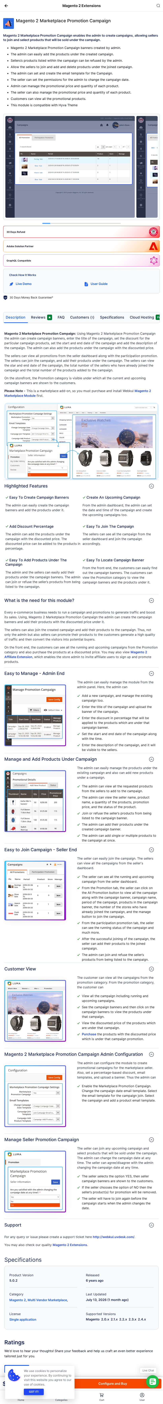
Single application (22, 1319)
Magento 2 (17, 1300)
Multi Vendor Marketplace (47, 1300)
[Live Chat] (152, 1381)
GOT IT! (34, 1391)
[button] (5, 5)
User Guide (99, 284)
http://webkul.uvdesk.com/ (113, 1237)
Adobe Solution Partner (20, 246)
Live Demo (24, 284)
